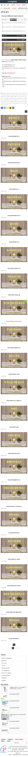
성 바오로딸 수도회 (12, 101)
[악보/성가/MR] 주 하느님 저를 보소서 (14, 400)
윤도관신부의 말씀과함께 (6, 658)
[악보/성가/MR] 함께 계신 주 (14, 136)
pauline (23, 94)
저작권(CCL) (10, 739)
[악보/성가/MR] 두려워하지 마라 (14, 268)
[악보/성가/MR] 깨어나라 (14, 189)
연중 (8, 5)
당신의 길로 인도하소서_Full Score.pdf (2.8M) (13, 23)
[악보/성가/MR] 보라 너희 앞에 (14, 559)
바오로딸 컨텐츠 (12, 98)
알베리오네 (18, 103)
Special (18, 5)
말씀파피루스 (4, 660)
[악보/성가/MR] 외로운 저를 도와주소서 (14, 612)
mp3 (3, 104)
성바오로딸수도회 (4, 101)
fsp (21, 94)
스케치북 (13, 5)
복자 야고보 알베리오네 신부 (15, 99)
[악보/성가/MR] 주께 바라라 (14, 532)
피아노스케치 (6, 8)
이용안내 (9, 741)
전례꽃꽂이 (3, 680)
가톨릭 (15, 96)
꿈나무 (24, 96)
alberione (8, 93)
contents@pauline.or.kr (17, 754)
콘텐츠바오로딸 (12, 103)
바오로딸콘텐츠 (6, 99)
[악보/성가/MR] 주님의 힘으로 (14, 162)
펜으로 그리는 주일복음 (6, 673)
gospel (13, 94)
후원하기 (24, 5)
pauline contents (6, 96)
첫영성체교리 (4, 677)
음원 (5, 104)
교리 (17, 96)
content (19, 93)
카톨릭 (11, 96)
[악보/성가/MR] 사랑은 (14, 427)
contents (23, 93)
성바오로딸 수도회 (20, 101)
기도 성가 (14, 8)
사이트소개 (3, 739)
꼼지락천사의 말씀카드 (6, 675)
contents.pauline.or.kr (7, 94)
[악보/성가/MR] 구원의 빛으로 (14, 453)
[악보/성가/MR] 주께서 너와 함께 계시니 (14, 506)
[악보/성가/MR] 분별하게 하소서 (14, 479)
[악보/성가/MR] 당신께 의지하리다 (14, 585)
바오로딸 (6, 98)
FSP (19, 94)
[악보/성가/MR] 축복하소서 (14, 638)
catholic (16, 93)
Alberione (4, 93)
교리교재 (20, 96)
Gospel (16, 94)
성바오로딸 (24, 99)
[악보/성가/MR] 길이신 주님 (14, 374)
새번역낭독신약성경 (23, 8)
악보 (7, 104)
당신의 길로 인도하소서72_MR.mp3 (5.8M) (14, 31)
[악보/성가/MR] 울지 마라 (14, 242)
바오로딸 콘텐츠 (19, 98)
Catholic (12, 93)
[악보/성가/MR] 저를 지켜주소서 (14, 215)
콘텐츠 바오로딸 (5, 103)
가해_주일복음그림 (5, 670)
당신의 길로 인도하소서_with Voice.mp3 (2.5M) (14, 27)
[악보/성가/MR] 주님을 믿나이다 (14, 347)
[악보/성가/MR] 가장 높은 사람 (14, 294)
